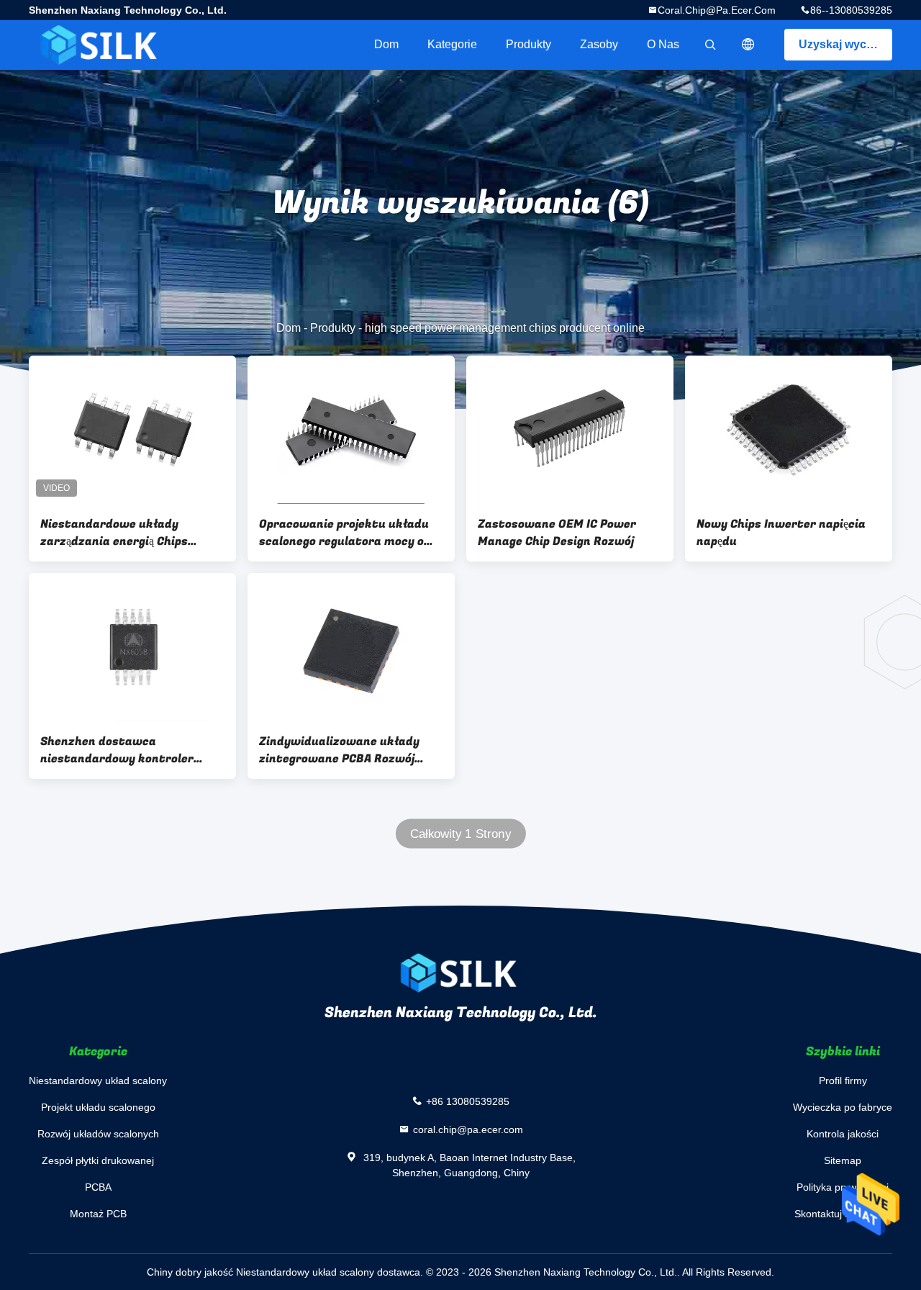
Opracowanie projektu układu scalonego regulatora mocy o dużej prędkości (344, 532)
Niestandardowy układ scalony (98, 1080)
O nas (663, 44)
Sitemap (842, 1160)
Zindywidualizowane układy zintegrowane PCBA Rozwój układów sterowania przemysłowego (339, 750)
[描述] (748, 44)
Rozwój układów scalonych (98, 1134)
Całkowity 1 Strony (460, 834)
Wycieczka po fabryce (842, 1107)
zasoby (599, 44)
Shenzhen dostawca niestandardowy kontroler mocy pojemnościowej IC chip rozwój (120, 750)
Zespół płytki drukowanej (98, 1160)
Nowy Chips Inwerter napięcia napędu (781, 532)
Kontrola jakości (843, 1134)
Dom (386, 44)
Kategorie (452, 44)
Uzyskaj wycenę (842, 44)
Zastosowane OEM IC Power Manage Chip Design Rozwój (557, 532)
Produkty (528, 44)
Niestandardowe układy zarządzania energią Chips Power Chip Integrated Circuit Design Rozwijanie (126, 532)
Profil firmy (843, 1080)
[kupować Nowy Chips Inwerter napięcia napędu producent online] (788, 430)
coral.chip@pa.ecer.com (717, 10)
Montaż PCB (98, 1213)
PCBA (98, 1187)
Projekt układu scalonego (98, 1107)
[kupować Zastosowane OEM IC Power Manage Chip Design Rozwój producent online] (569, 430)
